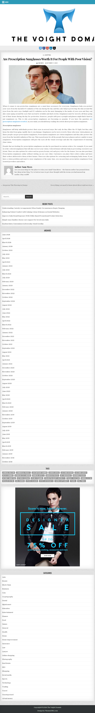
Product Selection (73, 478)
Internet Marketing (9, 478)
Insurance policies (79, 475)
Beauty (4, 581)
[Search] (54, 48)
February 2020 (8, 407)
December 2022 (8, 289)
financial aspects (38, 475)
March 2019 (6, 446)
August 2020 (7, 383)
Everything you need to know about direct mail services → (72, 185)
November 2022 (8, 293)
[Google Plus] (47, 48)
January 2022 (7, 332)
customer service (81, 473)
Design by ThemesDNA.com (47, 711)
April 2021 (6, 360)
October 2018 (7, 462)
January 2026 (7, 246)
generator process (52, 475)
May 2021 (5, 356)
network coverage (23, 478)
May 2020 (6, 395)
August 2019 (6, 426)
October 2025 (7, 250)
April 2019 (6, 442)
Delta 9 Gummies (8, 475)
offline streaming (37, 478)
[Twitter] (40, 48)
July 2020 (6, 387)
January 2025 (7, 266)
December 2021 (8, 336)
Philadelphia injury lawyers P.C (55, 478)
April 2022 (6, 321)
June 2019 (6, 434)
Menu (6, 2)
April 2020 (6, 399)
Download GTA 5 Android (23, 475)
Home (4, 636)
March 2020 (6, 403)
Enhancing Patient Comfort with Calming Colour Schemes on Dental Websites (30, 212)
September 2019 (8, 422)
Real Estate (6, 663)
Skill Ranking (20, 481)
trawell (73, 481)
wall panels (81, 481)
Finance (5, 616)
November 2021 (8, 340)
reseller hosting (8, 481)
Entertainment (7, 612)
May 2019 (5, 438)
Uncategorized (7, 695)
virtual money (7, 698)
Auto (4, 577)
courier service (54, 473)
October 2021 (7, 344)
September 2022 (8, 301)
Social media (6, 675)
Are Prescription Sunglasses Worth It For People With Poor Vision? (47, 59)
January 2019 (7, 454)
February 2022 (7, 329)
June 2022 (6, 313)
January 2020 (7, 411)
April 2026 (6, 238)
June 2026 (6, 235)
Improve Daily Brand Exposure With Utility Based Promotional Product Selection (32, 216)
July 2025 (6, 254)
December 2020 (8, 368)
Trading (5, 687)
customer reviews (67, 473)
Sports (4, 679)
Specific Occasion (32, 481)
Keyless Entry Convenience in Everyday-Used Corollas (22, 224)
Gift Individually (66, 475)
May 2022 (6, 317)
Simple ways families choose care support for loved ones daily (25, 220)
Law (3, 647)
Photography (7, 659)
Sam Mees (41, 63)
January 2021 (7, 364)
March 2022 (6, 325)
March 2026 (6, 242)
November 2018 (8, 458)
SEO (3, 667)
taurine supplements (62, 481)
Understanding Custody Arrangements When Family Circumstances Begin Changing (33, 208)
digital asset (6, 604)
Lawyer (5, 651)
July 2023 (6, 278)
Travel (4, 691)
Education (6, 608)
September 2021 (8, 348)
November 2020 (8, 372)
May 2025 (6, 258)
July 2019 (5, 430)
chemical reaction (8, 473)
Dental (4, 600)
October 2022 (7, 297)
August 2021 (6, 352)
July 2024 (6, 270)
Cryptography (7, 597)
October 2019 (7, 419)
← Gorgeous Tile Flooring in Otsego (14, 185)
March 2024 (6, 274)
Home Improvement (9, 640)
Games (4, 624)
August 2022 (7, 305)
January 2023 (7, 285)
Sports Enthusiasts (46, 481)
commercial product (23, 473)
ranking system (86, 478)
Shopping (48, 55)
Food (4, 620)
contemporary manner (39, 473)
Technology (6, 683)
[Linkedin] (50, 48)
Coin (4, 593)
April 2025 (6, 262)
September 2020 (8, 379)
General (5, 628)
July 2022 (6, 309)
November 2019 (8, 415)
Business (5, 589)
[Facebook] (44, 48)
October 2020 (7, 375)
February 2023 (7, 281)
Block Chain (6, 585)
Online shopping (8, 655)
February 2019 (7, 450)
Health (4, 632)
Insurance (6, 644)
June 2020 (6, 391)
